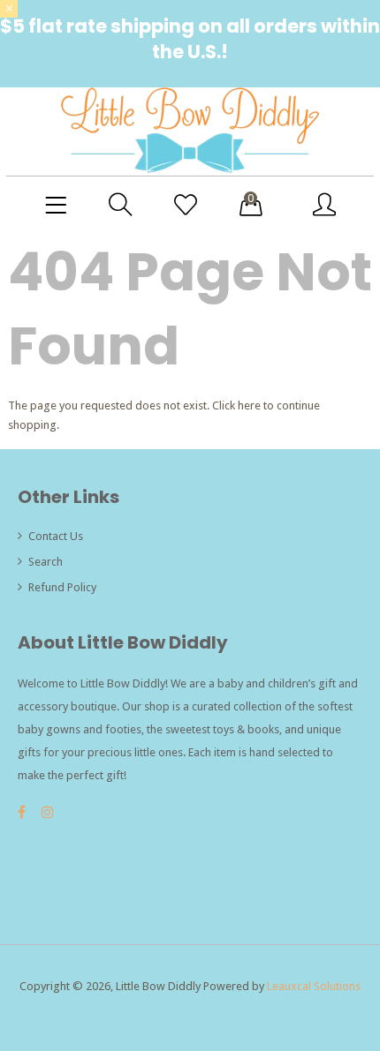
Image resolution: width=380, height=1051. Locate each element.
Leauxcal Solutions (314, 986)
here (249, 405)
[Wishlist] (185, 205)
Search (45, 561)
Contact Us (55, 536)
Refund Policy (62, 587)
